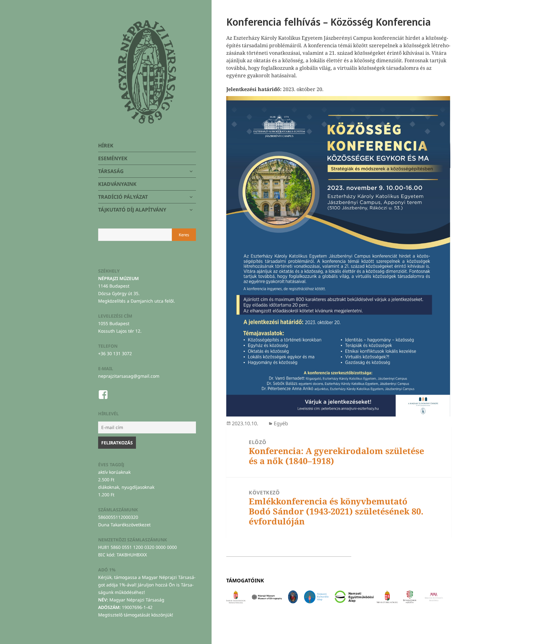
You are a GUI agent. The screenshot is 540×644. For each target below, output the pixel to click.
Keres (184, 235)
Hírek (105, 145)
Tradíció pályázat (123, 196)
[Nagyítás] (442, 104)
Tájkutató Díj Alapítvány (132, 209)
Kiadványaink (117, 184)
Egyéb (281, 423)
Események (113, 158)
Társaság (111, 171)
